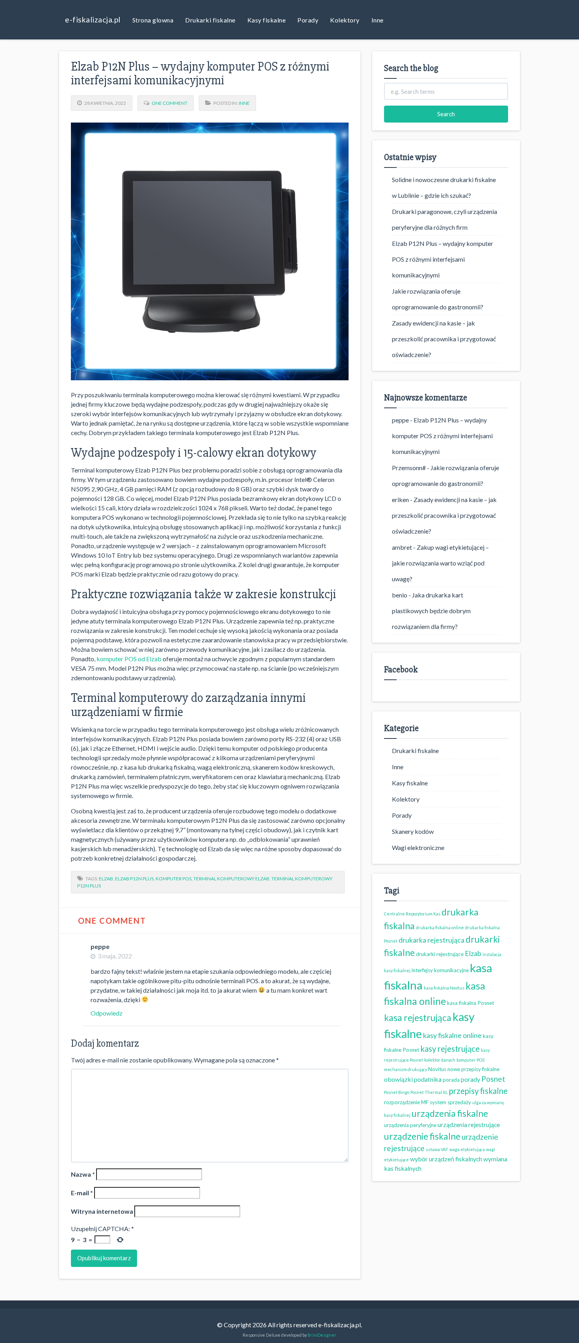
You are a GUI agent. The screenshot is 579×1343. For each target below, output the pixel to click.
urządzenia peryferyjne (410, 1125)
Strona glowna (153, 20)
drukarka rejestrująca (431, 940)
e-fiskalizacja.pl (93, 19)
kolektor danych (439, 1059)
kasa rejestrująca (417, 1017)
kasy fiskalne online (452, 1035)
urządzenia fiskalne (450, 1113)
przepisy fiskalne (478, 1091)
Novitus (437, 1069)
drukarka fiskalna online (440, 927)
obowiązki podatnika (413, 1079)
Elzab (106, 879)
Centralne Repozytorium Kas (412, 913)
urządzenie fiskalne (422, 1136)
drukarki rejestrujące (440, 954)
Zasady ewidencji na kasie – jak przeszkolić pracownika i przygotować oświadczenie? (444, 338)
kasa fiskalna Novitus (444, 987)
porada (451, 1080)
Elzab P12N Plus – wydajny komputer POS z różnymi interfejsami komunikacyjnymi (442, 259)
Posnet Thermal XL (429, 1092)
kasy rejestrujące (450, 1048)
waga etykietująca (467, 1149)
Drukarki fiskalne (210, 20)
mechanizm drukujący (405, 1069)
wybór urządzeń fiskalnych (446, 1159)
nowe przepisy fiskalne (473, 1069)
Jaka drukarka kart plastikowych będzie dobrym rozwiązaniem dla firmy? (431, 610)
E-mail (82, 1192)
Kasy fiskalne (266, 20)
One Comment (169, 103)
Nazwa (83, 1174)
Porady (307, 20)
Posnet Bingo (396, 1092)
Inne (377, 20)
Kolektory (345, 20)
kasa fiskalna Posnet (470, 1003)
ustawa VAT (437, 1149)
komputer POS (173, 879)
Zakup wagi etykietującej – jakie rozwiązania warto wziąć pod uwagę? (440, 562)
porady (470, 1079)
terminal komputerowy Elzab (231, 879)
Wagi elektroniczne (418, 847)
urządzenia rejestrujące (469, 1124)
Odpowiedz (106, 1013)
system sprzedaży (450, 1102)
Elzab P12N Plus (134, 879)
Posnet (493, 1078)
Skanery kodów (413, 831)
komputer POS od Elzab (128, 658)
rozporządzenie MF (406, 1102)
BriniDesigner (322, 1334)
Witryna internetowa (102, 1211)
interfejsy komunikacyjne (440, 970)
